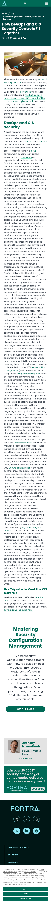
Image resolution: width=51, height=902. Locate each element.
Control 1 (28, 141)
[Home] (4, 3)
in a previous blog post (28, 373)
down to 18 (25, 91)
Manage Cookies (25, 899)
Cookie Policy (12, 871)
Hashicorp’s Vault (23, 442)
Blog (12, 13)
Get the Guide (25, 709)
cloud (33, 150)
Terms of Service (30, 871)
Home (4, 13)
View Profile (25, 758)
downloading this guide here (18, 609)
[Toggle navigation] (46, 3)
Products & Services (18, 847)
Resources (13, 862)
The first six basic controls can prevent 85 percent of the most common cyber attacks (24, 98)
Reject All (25, 894)
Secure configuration (19, 467)
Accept (25, 889)
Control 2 (42, 141)
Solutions (13, 855)
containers (26, 157)
